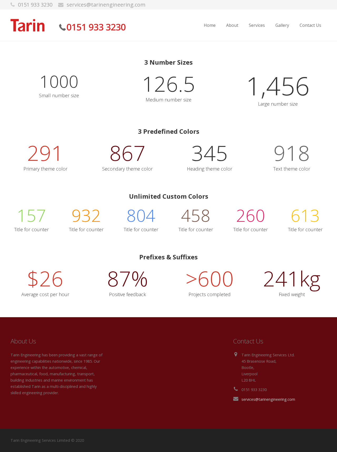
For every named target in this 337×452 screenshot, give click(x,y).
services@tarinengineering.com (106, 4)
